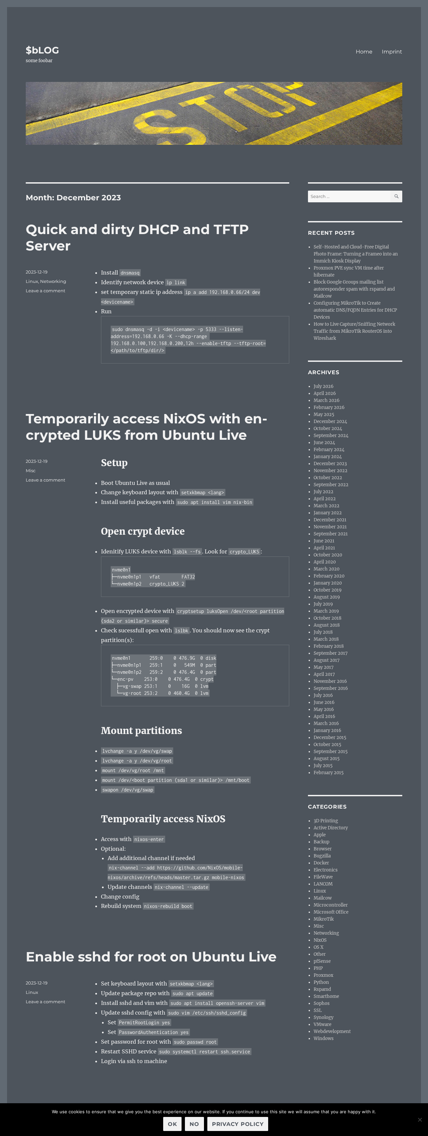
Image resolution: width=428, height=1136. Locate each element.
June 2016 (324, 702)
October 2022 (328, 478)
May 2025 (324, 414)
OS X (318, 947)
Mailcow (323, 898)
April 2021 (324, 548)
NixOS (320, 940)
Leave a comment (45, 290)
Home (364, 51)
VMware (322, 1024)
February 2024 (329, 449)
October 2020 (328, 555)
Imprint (392, 51)
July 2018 (323, 632)
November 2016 (330, 681)
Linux (32, 281)
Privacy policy (238, 1124)
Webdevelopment (332, 1031)
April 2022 (325, 499)
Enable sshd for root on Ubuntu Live (151, 956)
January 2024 (328, 456)
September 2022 (331, 485)
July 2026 (324, 386)
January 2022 (328, 513)
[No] (419, 1119)
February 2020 (329, 576)
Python (321, 982)
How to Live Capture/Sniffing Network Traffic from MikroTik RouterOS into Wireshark (354, 331)
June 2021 (324, 541)
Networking (53, 281)
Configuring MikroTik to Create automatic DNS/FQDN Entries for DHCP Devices (355, 310)
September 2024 (331, 435)
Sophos (322, 1003)
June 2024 (324, 442)
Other (320, 954)
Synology (323, 1017)
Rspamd (322, 989)
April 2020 (325, 562)
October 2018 (327, 618)
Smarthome (326, 996)
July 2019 (323, 604)
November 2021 (330, 527)
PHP (318, 968)
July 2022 (323, 492)
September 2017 (331, 653)
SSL (318, 1010)
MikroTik (324, 919)
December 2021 (330, 520)
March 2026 (327, 400)
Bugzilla (322, 856)
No (194, 1124)
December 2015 (330, 737)
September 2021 (331, 534)
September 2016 (331, 688)
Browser (323, 849)
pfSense (322, 961)
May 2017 (324, 667)
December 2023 (330, 464)
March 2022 (326, 506)
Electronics (326, 870)
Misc (30, 470)
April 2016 (324, 716)
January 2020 (328, 583)
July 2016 (323, 695)
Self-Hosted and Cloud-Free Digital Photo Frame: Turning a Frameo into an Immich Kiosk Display (356, 254)
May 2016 (324, 709)
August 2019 (327, 597)
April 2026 (325, 393)
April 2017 (324, 674)
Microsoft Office (331, 912)
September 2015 (331, 751)
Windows (324, 1038)
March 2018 (326, 639)
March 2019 (326, 611)
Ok (172, 1124)
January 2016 (327, 730)
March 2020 (326, 569)
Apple (320, 835)
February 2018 (329, 646)
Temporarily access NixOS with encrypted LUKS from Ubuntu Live (146, 426)
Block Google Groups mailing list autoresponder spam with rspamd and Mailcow (354, 289)
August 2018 (327, 625)
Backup (321, 842)
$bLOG (42, 50)
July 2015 (323, 765)
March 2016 (326, 723)
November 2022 (330, 471)
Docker (321, 863)
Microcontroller (331, 905)
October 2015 (327, 744)
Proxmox (323, 975)
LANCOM (323, 884)
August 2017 (327, 660)
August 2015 (327, 758)
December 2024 (330, 421)
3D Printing (326, 821)
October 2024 (328, 428)
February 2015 (329, 773)
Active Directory (331, 828)
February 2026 (329, 407)
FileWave (323, 877)
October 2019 (328, 590)
